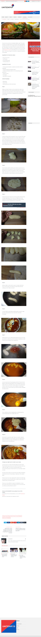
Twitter (3, 495)
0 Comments (19, 37)
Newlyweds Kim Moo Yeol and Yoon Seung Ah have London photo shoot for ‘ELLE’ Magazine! (35, 86)
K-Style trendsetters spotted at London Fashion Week (35, 73)
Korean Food (15, 516)
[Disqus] (13, 574)
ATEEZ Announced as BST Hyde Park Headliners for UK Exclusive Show (12, 1)
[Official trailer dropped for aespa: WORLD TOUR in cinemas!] (14, 550)
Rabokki (20, 516)
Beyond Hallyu (17, 625)
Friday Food (5, 516)
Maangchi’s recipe (7, 49)
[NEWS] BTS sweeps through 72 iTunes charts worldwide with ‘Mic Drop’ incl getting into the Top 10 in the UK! (7, 530)
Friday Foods (5, 29)
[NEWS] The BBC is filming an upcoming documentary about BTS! (20, 529)
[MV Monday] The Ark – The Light (35, 68)
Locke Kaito (6, 37)
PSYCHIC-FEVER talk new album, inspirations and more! (35, 62)
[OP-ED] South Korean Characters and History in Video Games (35, 79)
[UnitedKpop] (7, 6)
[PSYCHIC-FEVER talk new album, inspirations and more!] (5, 550)
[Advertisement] (13, 505)
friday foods (10, 516)
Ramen (4, 517)
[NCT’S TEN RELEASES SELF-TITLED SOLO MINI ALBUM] (22, 550)
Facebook (22, 493)
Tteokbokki (8, 517)
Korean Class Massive (18, 623)
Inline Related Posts (22, 207)
